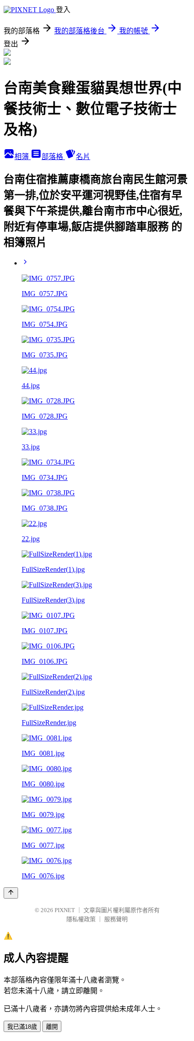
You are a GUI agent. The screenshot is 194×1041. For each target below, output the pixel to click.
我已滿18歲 (22, 1026)
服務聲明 (116, 919)
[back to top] (11, 893)
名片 (83, 156)
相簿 (22, 156)
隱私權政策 (81, 919)
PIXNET (65, 910)
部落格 (53, 156)
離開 (52, 1026)
